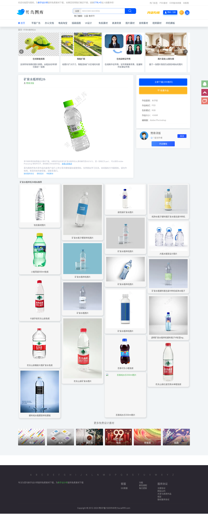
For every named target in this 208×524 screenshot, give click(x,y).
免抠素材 (103, 23)
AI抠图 (186, 3)
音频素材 (143, 23)
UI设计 (88, 23)
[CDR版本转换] (187, 12)
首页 (22, 23)
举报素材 (49, 174)
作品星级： (147, 100)
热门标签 (154, 3)
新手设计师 (43, 2)
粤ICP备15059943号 (108, 508)
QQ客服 (124, 488)
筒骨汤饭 (30, 83)
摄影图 (89, 442)
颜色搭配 (143, 485)
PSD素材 (163, 3)
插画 (176, 442)
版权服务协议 (29, 174)
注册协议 (161, 488)
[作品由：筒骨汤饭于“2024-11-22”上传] (144, 135)
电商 (118, 442)
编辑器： (146, 120)
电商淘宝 (62, 23)
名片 (60, 442)
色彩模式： (147, 110)
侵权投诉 (40, 174)
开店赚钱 (163, 144)
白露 (86, 16)
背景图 (147, 442)
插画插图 (76, 23)
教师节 (92, 16)
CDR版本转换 (175, 3)
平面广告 (35, 23)
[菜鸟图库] (31, 12)
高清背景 (116, 23)
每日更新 (143, 488)
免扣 (31, 442)
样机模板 (170, 23)
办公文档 (49, 23)
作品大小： (147, 115)
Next (185, 51)
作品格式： (147, 105)
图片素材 (130, 23)
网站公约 (161, 491)
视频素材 (156, 23)
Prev (21, 51)
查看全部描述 (67, 164)
